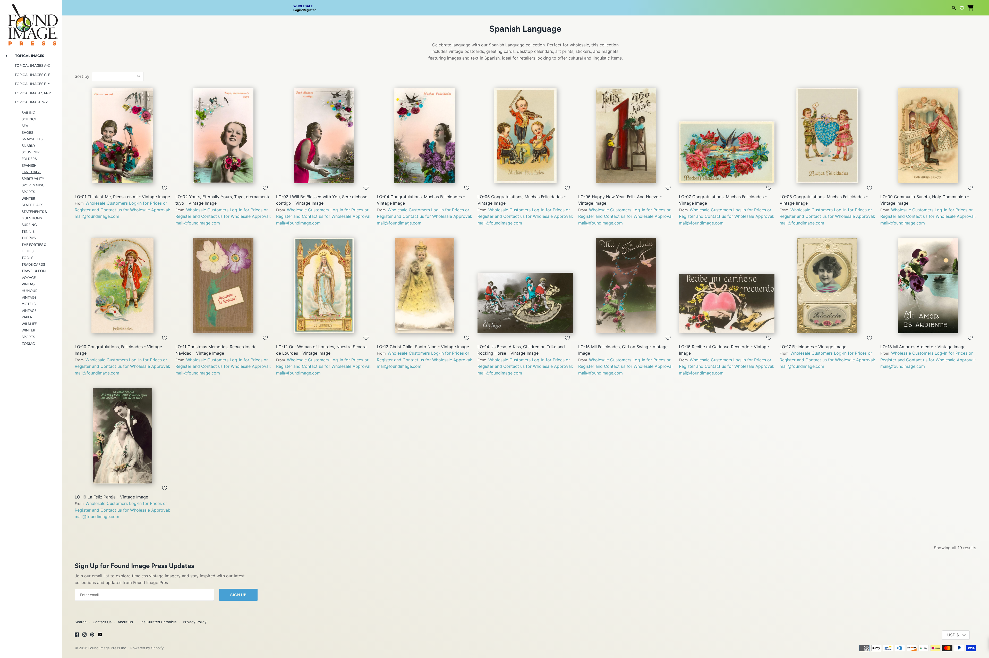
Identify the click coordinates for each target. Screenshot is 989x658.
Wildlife (29, 324)
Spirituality (33, 179)
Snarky (28, 146)
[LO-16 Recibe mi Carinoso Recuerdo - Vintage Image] (726, 285)
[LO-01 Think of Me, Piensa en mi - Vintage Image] (122, 135)
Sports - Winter (29, 195)
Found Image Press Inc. (108, 648)
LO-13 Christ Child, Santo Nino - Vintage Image (423, 346)
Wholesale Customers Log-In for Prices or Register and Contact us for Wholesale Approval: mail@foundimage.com (122, 210)
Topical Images (29, 56)
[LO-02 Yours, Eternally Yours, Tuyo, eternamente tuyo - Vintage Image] (223, 135)
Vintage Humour (30, 287)
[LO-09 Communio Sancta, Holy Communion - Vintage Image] (928, 135)
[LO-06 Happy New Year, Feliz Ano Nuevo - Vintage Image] (626, 135)
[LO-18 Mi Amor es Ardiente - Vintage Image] (928, 285)
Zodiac (28, 344)
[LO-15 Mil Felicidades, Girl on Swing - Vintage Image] (626, 285)
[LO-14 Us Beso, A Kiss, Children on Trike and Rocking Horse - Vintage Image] (525, 285)
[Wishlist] (962, 7)
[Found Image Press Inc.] (31, 23)
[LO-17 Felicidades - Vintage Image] (827, 285)
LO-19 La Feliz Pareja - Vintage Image (111, 496)
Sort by (82, 76)
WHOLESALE (303, 6)
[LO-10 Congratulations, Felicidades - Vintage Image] (122, 285)
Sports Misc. (33, 185)
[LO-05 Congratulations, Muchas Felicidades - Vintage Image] (525, 135)
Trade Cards (33, 264)
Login (297, 10)
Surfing (29, 225)
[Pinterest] (92, 635)
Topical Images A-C (32, 65)
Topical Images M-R (33, 93)
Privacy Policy (195, 622)
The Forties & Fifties (34, 248)
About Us (125, 622)
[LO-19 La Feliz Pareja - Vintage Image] (122, 436)
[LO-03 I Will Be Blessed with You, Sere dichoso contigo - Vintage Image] (324, 135)
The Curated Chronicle (158, 622)
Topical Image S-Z (31, 102)
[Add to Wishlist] (164, 188)
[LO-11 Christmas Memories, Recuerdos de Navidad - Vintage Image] (223, 285)
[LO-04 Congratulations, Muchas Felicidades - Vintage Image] (424, 135)
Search (81, 622)
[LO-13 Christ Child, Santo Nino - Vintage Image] (424, 285)
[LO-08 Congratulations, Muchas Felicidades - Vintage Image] (827, 135)
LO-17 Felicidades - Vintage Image (813, 346)
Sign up (238, 595)
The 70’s (29, 238)
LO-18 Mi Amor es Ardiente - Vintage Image (923, 346)
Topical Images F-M (32, 84)
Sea (25, 126)
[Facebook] (77, 635)
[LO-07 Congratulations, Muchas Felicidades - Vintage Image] (726, 135)
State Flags (32, 205)
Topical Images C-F (32, 75)
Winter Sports (28, 333)
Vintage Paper (29, 314)
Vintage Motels (29, 300)
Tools (27, 258)
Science (29, 119)
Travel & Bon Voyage (34, 274)
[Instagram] (84, 635)
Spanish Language (31, 168)
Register (309, 10)
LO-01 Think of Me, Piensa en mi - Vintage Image (122, 196)
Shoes (27, 132)
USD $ (953, 634)
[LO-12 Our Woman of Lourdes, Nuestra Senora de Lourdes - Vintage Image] (324, 285)
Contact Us (102, 622)
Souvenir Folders (31, 155)
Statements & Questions (34, 215)
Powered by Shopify (147, 648)
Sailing (28, 113)
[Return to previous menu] (6, 55)
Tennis (28, 231)
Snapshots (32, 139)
